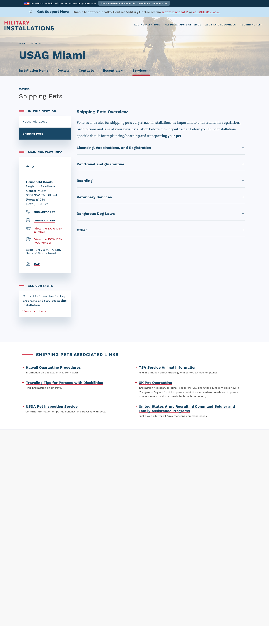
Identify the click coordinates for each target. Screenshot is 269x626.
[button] (134, 3)
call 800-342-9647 (206, 12)
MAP (37, 264)
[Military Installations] (29, 29)
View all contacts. (35, 311)
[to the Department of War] (26, 3)
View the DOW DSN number (48, 230)
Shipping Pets (33, 133)
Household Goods (35, 121)
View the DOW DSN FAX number (48, 240)
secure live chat (173, 12)
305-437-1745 (44, 220)
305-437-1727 (44, 212)
